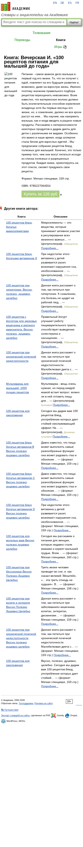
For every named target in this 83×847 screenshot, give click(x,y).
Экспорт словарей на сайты (15, 715)
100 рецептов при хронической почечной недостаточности (21, 356)
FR (77, 3)
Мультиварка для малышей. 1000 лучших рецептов (17, 388)
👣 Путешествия (9, 710)
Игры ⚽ (60, 46)
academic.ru (15, 6)
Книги (60, 40)
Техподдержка (26, 703)
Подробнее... (49, 248)
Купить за (40, 194)
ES (70, 3)
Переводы (22, 40)
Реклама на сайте (43, 703)
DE (62, 3)
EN (55, 3)
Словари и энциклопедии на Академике (34, 15)
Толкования (41, 33)
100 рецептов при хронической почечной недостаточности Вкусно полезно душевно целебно (21, 638)
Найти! (74, 22)
